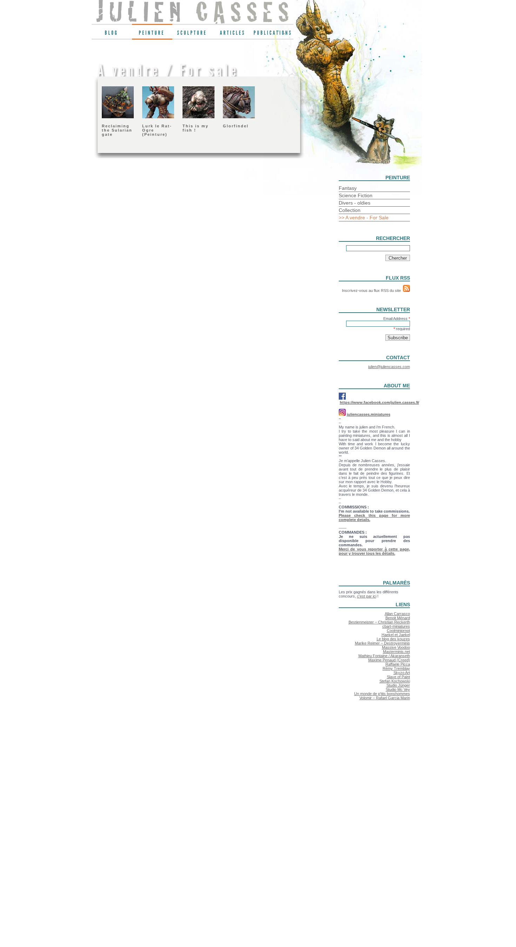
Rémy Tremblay (396, 668)
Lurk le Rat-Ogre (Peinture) (157, 130)
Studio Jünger (398, 685)
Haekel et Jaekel (396, 635)
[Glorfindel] (239, 117)
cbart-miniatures (396, 626)
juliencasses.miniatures (368, 414)
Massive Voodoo (396, 647)
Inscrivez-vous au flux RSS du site (372, 290)
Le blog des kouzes (393, 639)
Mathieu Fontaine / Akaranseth (384, 656)
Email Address (396, 318)
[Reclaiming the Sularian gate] (118, 117)
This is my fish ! (196, 128)
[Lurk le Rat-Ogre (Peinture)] (158, 117)
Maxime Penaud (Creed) (389, 660)
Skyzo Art (401, 673)
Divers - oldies (354, 203)
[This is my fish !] (198, 117)
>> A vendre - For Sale (364, 217)
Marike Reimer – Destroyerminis (382, 643)
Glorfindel (236, 126)
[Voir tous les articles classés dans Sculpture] (192, 34)
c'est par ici (366, 596)
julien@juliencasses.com (389, 367)
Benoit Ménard (397, 618)
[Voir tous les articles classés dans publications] (273, 34)
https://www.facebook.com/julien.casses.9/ (379, 402)
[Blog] (112, 34)
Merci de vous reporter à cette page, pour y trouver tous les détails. (374, 551)
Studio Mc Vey (398, 689)
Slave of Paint (398, 677)
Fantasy (348, 188)
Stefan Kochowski (394, 681)
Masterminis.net (396, 651)
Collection (349, 210)
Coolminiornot (398, 630)
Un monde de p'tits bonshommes (382, 694)
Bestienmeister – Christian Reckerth (379, 622)
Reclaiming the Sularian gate (117, 130)
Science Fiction (355, 195)
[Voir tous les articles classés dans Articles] (233, 34)
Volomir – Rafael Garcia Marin (384, 698)
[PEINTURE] (152, 34)
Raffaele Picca (397, 664)
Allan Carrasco (397, 614)
